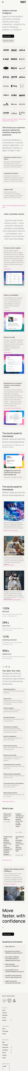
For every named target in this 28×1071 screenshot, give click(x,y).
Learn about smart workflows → (13, 408)
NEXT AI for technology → (11, 530)
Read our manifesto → (10, 884)
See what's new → (7, 860)
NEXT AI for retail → (9, 565)
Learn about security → (9, 801)
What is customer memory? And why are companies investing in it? (14, 120)
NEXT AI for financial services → (13, 600)
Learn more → (8, 269)
